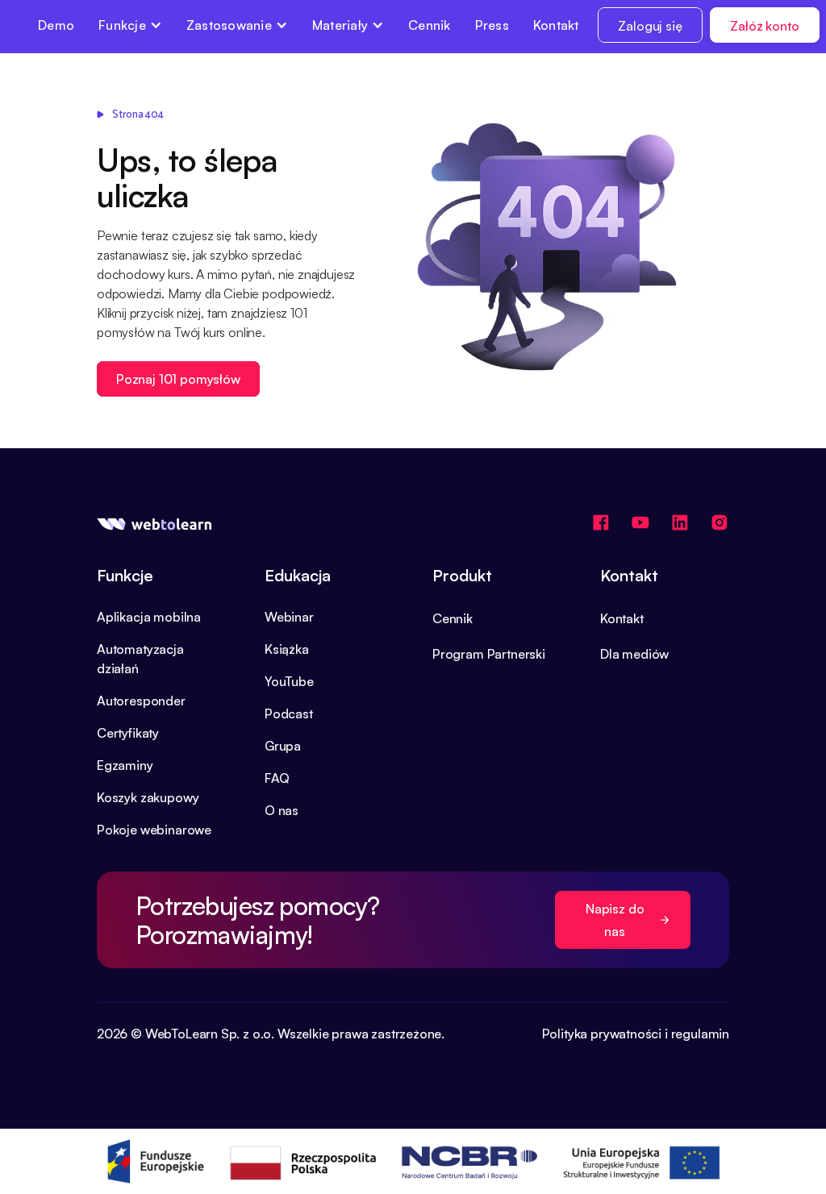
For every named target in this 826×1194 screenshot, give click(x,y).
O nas (281, 810)
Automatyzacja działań (140, 658)
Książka (287, 649)
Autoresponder (141, 701)
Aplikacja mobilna (149, 617)
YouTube (289, 681)
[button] (130, 25)
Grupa (283, 746)
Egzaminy (125, 765)
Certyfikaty (128, 733)
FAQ (277, 778)
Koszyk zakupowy (147, 797)
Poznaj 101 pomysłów (178, 379)
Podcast (289, 713)
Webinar (289, 617)
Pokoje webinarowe (154, 830)
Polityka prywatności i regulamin (635, 1034)
